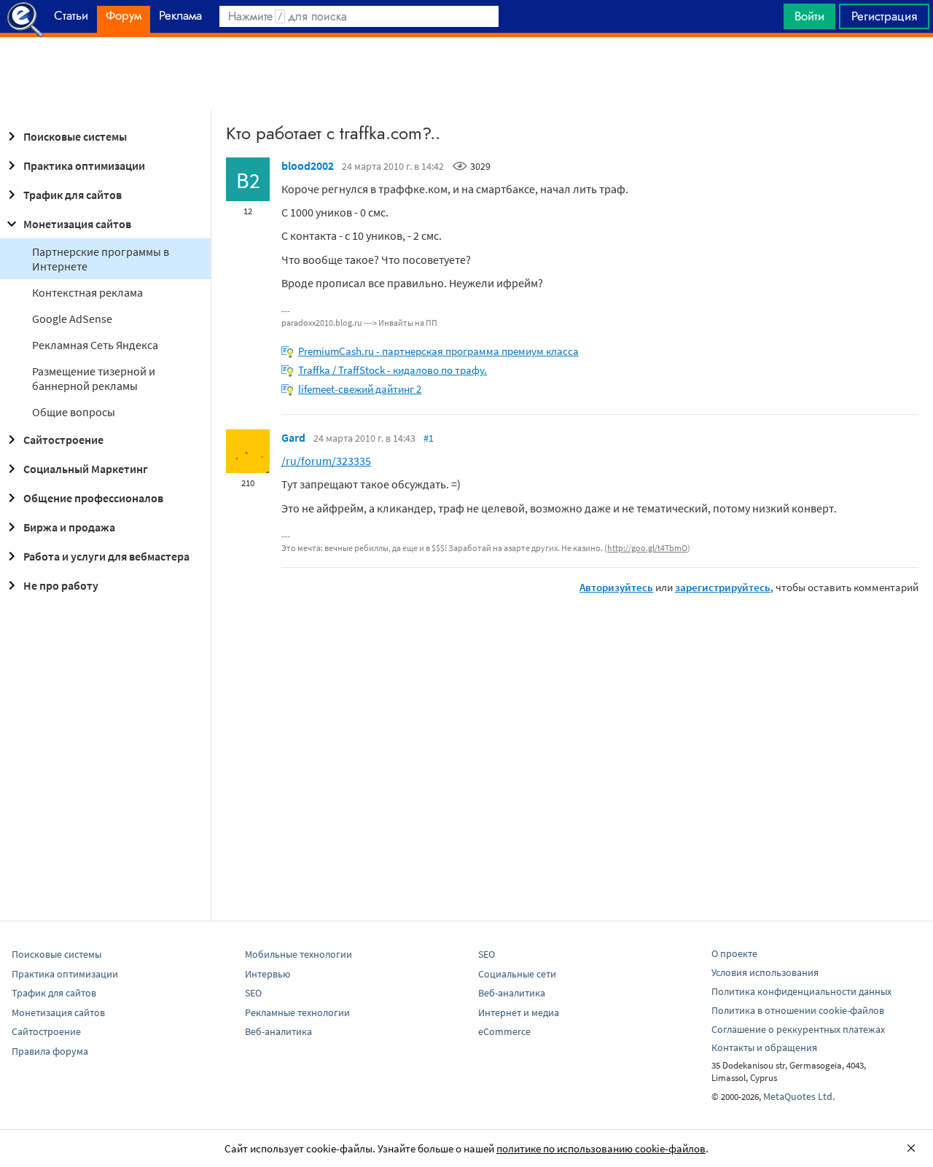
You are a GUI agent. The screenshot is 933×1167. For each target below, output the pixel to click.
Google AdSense (72, 318)
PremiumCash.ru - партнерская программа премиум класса (438, 351)
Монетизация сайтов (77, 223)
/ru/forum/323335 (326, 460)
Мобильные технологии (298, 954)
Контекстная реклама (87, 292)
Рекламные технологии (297, 1012)
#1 (428, 438)
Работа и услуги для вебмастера (106, 556)
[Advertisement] (466, 73)
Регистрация (884, 16)
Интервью (267, 973)
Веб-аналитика (278, 1031)
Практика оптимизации (84, 165)
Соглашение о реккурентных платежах (798, 1029)
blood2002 (307, 165)
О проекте (734, 953)
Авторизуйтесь (616, 587)
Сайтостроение (63, 439)
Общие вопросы (73, 412)
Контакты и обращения (764, 1047)
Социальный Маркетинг (85, 468)
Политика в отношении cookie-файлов (797, 1010)
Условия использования (765, 972)
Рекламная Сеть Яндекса (95, 344)
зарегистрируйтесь (722, 587)
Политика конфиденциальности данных (801, 991)
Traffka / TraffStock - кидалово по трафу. (392, 370)
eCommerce (504, 1031)
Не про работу (60, 585)
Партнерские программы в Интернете (100, 258)
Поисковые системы (75, 136)
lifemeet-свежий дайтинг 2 (359, 389)
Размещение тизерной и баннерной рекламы (93, 378)
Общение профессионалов (93, 498)
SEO (253, 992)
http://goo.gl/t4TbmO (647, 547)
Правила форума (50, 1051)
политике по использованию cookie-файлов (601, 1148)
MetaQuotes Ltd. (799, 1096)
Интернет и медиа (518, 1012)
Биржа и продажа (69, 527)
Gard (293, 437)
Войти (809, 16)
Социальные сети (517, 973)
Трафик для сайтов (72, 194)
